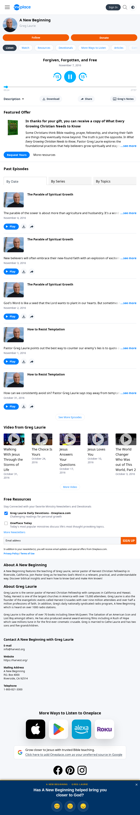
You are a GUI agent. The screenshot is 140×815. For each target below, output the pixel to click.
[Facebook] (58, 770)
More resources (44, 155)
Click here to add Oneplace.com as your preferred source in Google (73, 755)
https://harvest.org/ (16, 660)
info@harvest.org (14, 649)
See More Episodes (70, 417)
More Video (70, 487)
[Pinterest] (70, 770)
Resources (44, 47)
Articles (118, 47)
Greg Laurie (28, 26)
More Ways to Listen (93, 47)
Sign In (113, 7)
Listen (9, 47)
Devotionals (66, 47)
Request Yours (16, 155)
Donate (104, 37)
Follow (36, 37)
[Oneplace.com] (22, 7)
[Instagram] (82, 770)
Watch (25, 47)
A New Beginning (35, 20)
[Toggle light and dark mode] (132, 7)
